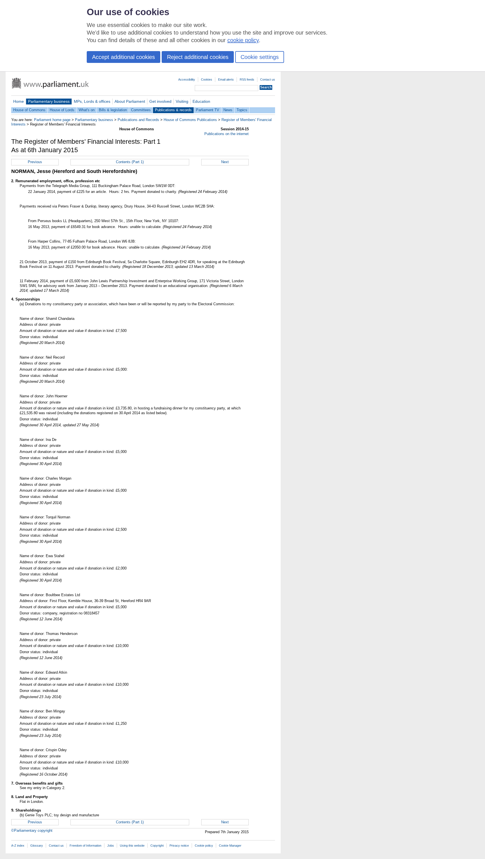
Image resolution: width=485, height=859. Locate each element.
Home (18, 101)
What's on (87, 110)
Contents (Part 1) (130, 162)
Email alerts (226, 79)
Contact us (267, 79)
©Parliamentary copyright (31, 830)
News (227, 110)
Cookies (206, 79)
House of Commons (29, 110)
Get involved (160, 101)
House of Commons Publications (190, 120)
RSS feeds (247, 79)
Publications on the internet (226, 134)
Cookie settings (260, 57)
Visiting (182, 101)
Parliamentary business (49, 101)
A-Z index (17, 845)
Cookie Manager (230, 845)
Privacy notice (179, 845)
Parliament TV (207, 110)
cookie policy (243, 40)
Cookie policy (204, 845)
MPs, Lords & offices (92, 101)
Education (201, 101)
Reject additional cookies (197, 57)
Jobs (110, 845)
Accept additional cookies (123, 57)
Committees (141, 110)
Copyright (157, 845)
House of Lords (62, 110)
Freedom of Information (85, 845)
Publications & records (173, 110)
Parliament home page (52, 120)
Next (225, 162)
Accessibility (186, 79)
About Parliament (130, 101)
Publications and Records (138, 120)
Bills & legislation (113, 110)
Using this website (132, 845)
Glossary (36, 845)
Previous (35, 162)
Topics (242, 110)
